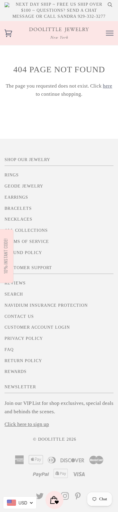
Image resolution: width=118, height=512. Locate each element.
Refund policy (23, 252)
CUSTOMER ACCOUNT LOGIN (37, 327)
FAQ (9, 349)
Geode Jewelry (24, 186)
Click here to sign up (27, 424)
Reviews (15, 283)
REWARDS (16, 371)
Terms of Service (27, 241)
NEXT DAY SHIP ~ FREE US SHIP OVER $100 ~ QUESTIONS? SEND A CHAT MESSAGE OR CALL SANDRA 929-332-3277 (59, 10)
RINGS (12, 175)
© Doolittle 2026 (54, 439)
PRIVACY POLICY (24, 338)
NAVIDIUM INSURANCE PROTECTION (46, 305)
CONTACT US (19, 316)
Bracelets (18, 208)
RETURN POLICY (23, 360)
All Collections (26, 230)
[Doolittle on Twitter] (40, 497)
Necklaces (18, 219)
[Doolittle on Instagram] (65, 497)
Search (14, 294)
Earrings (16, 197)
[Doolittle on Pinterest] (78, 497)
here (107, 86)
